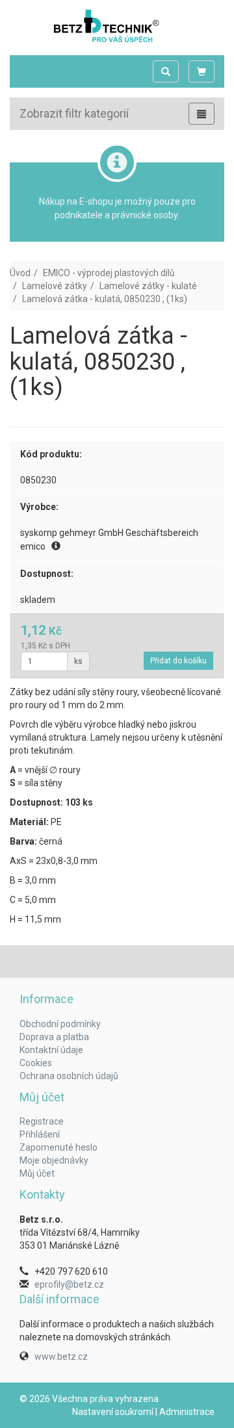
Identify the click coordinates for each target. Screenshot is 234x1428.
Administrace (186, 1412)
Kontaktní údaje (51, 1050)
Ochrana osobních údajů (69, 1076)
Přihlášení (40, 1134)
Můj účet (37, 1173)
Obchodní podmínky (60, 1024)
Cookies (36, 1063)
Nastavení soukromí (112, 1412)
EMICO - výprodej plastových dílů (109, 273)
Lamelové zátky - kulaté (148, 286)
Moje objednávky (54, 1160)
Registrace (42, 1121)
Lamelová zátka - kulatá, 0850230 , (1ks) (104, 299)
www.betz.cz (61, 1356)
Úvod (20, 273)
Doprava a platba (54, 1037)
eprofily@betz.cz (69, 1284)
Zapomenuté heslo (59, 1147)
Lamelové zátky (54, 286)
